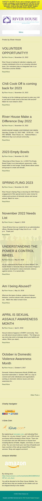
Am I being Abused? (16, 286)
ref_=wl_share (9, 478)
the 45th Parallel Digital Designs (29, 498)
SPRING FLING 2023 (17, 182)
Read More (6, 72)
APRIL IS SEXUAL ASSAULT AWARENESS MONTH (20, 319)
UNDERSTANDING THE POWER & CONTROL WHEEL (19, 251)
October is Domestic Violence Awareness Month (16, 359)
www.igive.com (19, 434)
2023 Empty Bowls (15, 152)
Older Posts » (35, 395)
